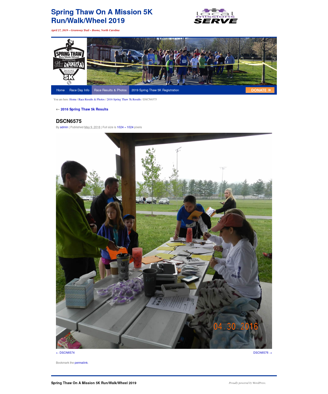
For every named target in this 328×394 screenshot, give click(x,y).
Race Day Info (79, 90)
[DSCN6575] (164, 241)
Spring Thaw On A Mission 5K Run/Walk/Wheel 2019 (102, 15)
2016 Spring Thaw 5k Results (124, 99)
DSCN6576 (260, 352)
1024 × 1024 (125, 127)
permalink (81, 362)
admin (64, 127)
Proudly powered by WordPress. (247, 383)
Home (60, 90)
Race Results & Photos (110, 90)
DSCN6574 (67, 352)
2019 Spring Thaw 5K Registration (155, 90)
